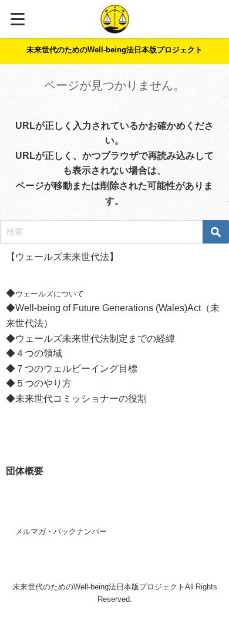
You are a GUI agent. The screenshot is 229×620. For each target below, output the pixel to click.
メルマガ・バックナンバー (61, 531)
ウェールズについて (49, 294)
